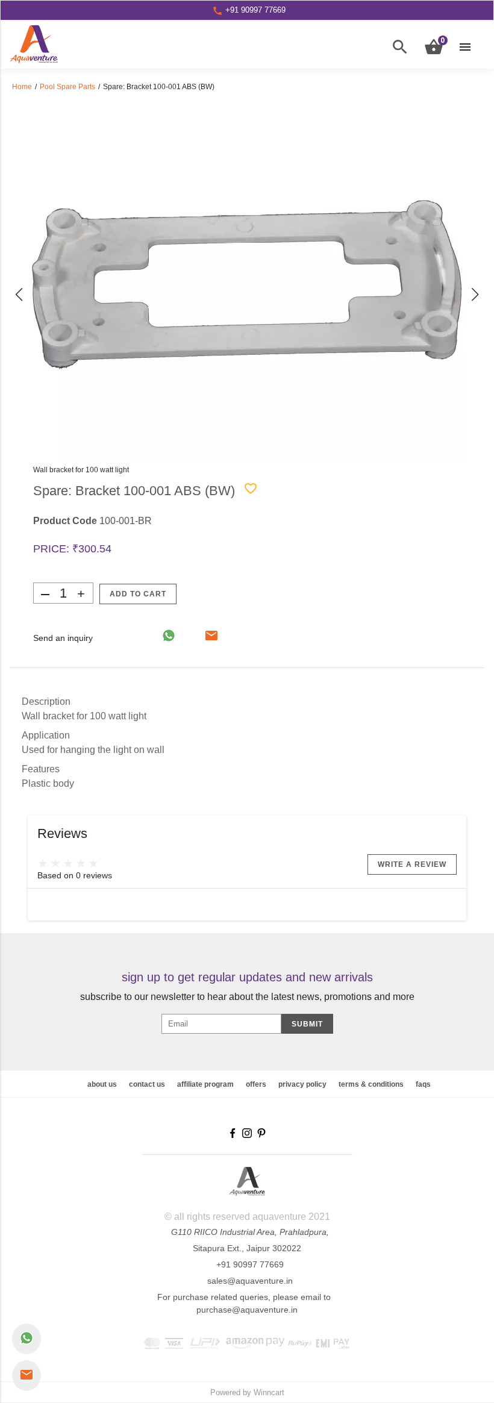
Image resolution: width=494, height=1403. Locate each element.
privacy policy (302, 1084)
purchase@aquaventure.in (247, 1309)
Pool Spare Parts (67, 87)
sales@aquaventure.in (250, 1281)
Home (22, 87)
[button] (19, 295)
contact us (147, 1084)
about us (102, 1084)
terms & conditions (371, 1084)
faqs (423, 1084)
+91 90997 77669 (250, 1264)
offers (256, 1084)
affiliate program (205, 1084)
